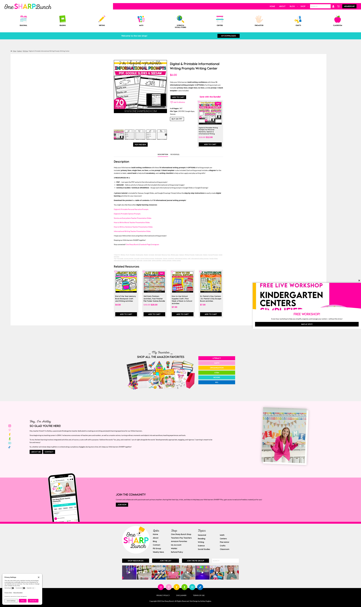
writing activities (156, 260)
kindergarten (158, 258)
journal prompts (128, 258)
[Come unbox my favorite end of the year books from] (173, 572)
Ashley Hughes (205, 601)
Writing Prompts (190, 254)
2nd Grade (158, 254)
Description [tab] (163, 154)
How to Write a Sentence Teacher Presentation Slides (133, 227)
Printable (132, 254)
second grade (147, 260)
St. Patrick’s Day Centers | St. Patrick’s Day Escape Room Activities (210, 298)
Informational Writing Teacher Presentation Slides (132, 231)
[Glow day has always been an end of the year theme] (158, 572)
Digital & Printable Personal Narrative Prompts (131, 209)
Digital (146, 254)
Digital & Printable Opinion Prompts (127, 214)
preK (189, 258)
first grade (120, 258)
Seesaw (165, 258)
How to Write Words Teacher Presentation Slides (132, 222)
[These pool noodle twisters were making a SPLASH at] (144, 572)
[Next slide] (166, 135)
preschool (171, 258)
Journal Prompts (213, 254)
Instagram (155, 244)
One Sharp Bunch (132, 244)
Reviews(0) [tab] (174, 154)
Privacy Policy (163, 595)
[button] (119, 134)
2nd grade (139, 260)
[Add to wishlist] (199, 102)
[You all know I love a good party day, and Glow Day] (129, 572)
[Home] (11, 51)
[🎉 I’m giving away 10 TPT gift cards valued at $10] (232, 572)
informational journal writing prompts (125, 260)
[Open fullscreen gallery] (165, 127)
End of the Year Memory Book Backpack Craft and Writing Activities (125, 298)
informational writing (181, 258)
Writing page (174, 254)
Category (181, 254)
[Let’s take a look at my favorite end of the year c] (217, 572)
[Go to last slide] (115, 135)
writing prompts (166, 260)
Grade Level (198, 254)
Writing (123, 254)
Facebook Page (145, 244)
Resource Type (166, 254)
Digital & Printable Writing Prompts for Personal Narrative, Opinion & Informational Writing (208, 131)
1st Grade (151, 254)
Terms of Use (199, 595)
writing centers (176, 260)
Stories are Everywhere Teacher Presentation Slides (132, 218)
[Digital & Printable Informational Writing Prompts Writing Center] (140, 86)
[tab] (137, 126)
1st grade (137, 258)
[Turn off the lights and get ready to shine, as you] (202, 572)
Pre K (127, 254)
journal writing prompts (147, 258)
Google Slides (213, 258)
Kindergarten (139, 254)
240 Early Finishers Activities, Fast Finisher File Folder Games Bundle (154, 298)
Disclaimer (181, 595)
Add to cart (178, 97)
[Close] (359, 280)
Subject (205, 254)
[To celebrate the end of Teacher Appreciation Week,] (188, 572)
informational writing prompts (200, 258)
